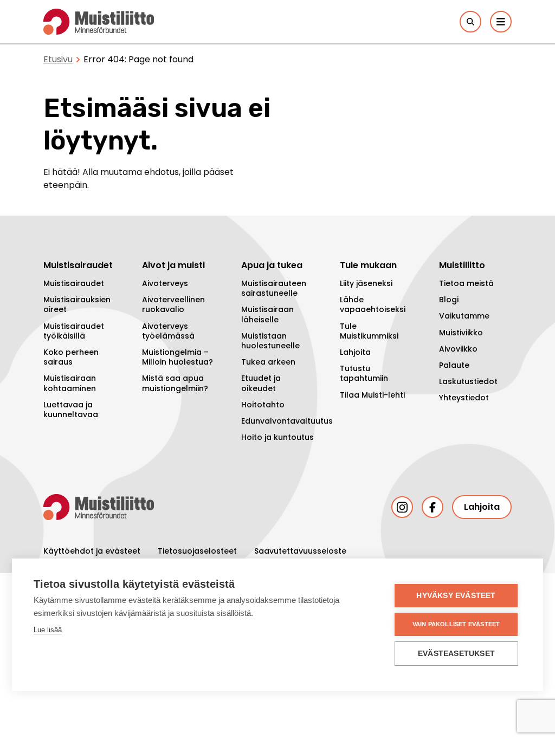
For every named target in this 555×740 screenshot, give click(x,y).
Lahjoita (355, 352)
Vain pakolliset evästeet (456, 624)
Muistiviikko (461, 332)
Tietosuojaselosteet (197, 551)
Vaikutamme (464, 316)
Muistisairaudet (73, 283)
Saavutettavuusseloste (300, 551)
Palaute (454, 365)
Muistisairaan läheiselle (267, 314)
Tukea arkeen (268, 362)
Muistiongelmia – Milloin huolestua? (177, 357)
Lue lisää (48, 630)
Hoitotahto (263, 405)
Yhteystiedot (464, 398)
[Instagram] (402, 507)
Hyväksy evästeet (455, 596)
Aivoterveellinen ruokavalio (173, 304)
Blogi (449, 299)
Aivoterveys (165, 283)
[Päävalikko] (501, 22)
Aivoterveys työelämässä (168, 331)
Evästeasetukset (456, 654)
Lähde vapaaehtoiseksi (372, 304)
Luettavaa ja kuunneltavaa (70, 409)
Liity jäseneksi (366, 283)
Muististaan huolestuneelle (270, 340)
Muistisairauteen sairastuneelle (273, 288)
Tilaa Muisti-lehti (372, 395)
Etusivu (58, 59)
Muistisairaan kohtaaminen (69, 383)
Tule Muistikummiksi (369, 331)
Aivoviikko (458, 349)
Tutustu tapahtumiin (364, 373)
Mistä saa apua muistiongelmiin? (175, 383)
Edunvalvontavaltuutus (277, 421)
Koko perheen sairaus (71, 357)
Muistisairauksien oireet (77, 304)
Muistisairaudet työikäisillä (73, 331)
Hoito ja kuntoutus (277, 437)
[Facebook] (432, 507)
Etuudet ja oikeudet (261, 383)
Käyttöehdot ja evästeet (91, 551)
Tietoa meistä (466, 283)
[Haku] (470, 22)
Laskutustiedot (468, 381)
